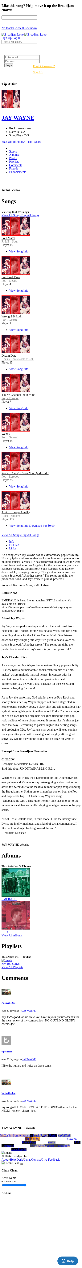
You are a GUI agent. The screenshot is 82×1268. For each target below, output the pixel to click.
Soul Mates (8, 238)
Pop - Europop (10, 398)
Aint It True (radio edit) (16, 512)
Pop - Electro (9, 280)
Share (37, 141)
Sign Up (38, 72)
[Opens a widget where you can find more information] (67, 1261)
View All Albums (12, 935)
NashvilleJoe (8, 1002)
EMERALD (9, 899)
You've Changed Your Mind (18, 394)
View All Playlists (12, 967)
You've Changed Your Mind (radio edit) (25, 473)
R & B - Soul (10, 241)
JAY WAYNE (29, 1010)
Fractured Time (11, 277)
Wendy (6, 434)
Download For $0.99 (42, 525)
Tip (30, 141)
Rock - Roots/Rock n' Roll (18, 359)
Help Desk (16, 1159)
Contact (36, 1159)
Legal (27, 1159)
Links (12, 548)
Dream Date (9, 355)
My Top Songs (10, 963)
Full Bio (14, 545)
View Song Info (18, 251)
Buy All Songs (30, 215)
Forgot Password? (44, 66)
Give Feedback (50, 1159)
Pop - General (10, 319)
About (5, 1159)
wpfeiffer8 (7, 1051)
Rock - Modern (11, 515)
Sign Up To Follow (13, 141)
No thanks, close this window (19, 28)
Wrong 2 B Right (12, 316)
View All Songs (11, 215)
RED (5, 932)
